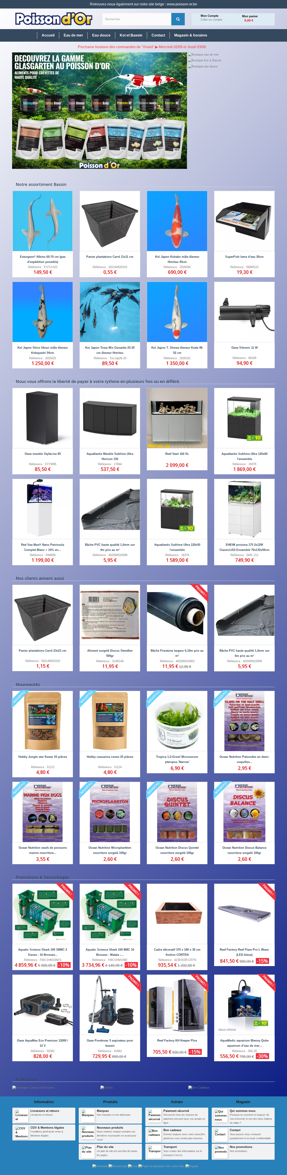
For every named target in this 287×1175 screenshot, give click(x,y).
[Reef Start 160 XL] (177, 418)
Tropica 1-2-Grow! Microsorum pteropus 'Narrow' (177, 759)
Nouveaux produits (110, 1127)
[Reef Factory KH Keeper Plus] (177, 1005)
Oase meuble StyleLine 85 (43, 453)
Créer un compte (211, 19)
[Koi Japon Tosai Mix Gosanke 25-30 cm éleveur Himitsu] (110, 312)
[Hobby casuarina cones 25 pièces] (110, 721)
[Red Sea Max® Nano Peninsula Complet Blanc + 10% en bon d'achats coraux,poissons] (43, 509)
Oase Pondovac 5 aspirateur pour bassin (110, 1043)
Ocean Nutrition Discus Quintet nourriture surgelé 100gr (177, 850)
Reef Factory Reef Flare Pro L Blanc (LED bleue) (244, 952)
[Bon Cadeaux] (198, 1087)
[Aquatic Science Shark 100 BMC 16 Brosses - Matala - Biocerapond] (110, 914)
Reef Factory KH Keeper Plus (177, 1040)
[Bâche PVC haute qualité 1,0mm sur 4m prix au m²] (110, 509)
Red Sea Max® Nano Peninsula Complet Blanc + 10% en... (42, 547)
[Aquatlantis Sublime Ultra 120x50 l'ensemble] (177, 509)
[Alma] (161, 1166)
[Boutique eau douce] (231, 66)
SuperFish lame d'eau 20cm (244, 256)
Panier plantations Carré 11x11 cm (109, 256)
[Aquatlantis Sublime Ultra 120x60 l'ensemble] (244, 418)
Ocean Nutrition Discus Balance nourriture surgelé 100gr (244, 850)
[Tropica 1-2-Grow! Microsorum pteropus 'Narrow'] (177, 721)
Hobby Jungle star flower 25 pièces (42, 756)
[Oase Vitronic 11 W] (244, 312)
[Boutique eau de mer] (231, 54)
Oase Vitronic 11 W (244, 347)
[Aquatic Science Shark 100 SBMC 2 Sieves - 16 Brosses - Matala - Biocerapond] (43, 914)
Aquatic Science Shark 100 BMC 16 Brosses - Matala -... (110, 952)
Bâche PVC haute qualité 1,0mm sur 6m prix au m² (245, 653)
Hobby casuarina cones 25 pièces (110, 756)
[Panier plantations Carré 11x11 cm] (110, 221)
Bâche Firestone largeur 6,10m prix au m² (177, 653)
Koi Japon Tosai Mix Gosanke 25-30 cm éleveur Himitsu (110, 350)
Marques (103, 1111)
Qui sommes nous (242, 1111)
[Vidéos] (106, 1087)
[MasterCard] (118, 1166)
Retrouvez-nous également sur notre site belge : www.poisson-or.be (143, 4)
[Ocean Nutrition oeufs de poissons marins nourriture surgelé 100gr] (43, 812)
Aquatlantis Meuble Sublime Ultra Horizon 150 (110, 456)
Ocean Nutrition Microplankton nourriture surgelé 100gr (110, 850)
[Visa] (133, 1166)
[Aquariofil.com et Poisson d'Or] (53, 19)
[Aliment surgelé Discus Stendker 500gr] (110, 615)
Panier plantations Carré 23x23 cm (42, 650)
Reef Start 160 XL (177, 453)
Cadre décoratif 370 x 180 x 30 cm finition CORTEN (177, 952)
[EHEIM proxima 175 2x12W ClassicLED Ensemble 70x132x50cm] (244, 509)
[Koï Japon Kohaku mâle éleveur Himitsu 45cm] (177, 221)
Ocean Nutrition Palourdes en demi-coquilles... (244, 759)
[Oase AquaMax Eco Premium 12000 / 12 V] (43, 1005)
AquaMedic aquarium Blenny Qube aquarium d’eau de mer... (244, 1043)
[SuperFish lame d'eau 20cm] (244, 221)
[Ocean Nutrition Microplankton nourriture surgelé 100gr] (110, 812)
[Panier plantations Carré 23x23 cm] (43, 615)
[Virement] (100, 1166)
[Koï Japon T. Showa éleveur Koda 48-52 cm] (177, 312)
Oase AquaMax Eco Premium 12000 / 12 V (42, 1043)
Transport (170, 1147)
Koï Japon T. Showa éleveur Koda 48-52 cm (177, 350)
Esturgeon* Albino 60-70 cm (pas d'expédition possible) (42, 259)
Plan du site (105, 1147)
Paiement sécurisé (176, 1111)
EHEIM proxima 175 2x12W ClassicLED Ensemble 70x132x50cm (245, 547)
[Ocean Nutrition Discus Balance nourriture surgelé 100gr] (244, 812)
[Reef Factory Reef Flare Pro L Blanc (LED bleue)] (244, 914)
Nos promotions (241, 1147)
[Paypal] (191, 1166)
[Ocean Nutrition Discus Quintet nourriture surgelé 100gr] (177, 812)
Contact (235, 1130)
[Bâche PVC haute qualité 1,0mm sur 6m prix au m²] (244, 615)
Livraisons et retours (44, 1111)
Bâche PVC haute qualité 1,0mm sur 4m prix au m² (110, 547)
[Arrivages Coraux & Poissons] (33, 1087)
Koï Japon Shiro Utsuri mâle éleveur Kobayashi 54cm (42, 350)
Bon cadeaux (172, 1130)
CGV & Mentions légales (47, 1127)
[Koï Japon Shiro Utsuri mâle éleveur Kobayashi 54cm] (43, 312)
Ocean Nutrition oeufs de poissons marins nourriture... (43, 850)
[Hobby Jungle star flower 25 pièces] (43, 721)
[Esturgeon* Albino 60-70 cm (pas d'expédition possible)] (43, 221)
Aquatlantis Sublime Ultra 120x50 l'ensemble (177, 547)
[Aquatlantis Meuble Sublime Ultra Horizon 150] (110, 418)
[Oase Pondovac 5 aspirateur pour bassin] (110, 1005)
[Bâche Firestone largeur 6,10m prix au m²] (177, 615)
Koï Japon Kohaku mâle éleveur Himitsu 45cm (177, 259)
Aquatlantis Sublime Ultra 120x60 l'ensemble (244, 456)
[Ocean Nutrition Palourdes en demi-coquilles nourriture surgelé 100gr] (244, 721)
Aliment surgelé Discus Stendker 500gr (110, 653)
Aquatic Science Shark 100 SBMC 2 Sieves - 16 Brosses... (42, 952)
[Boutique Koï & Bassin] (231, 60)
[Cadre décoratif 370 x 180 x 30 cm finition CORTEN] (177, 914)
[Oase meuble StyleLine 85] (43, 418)
